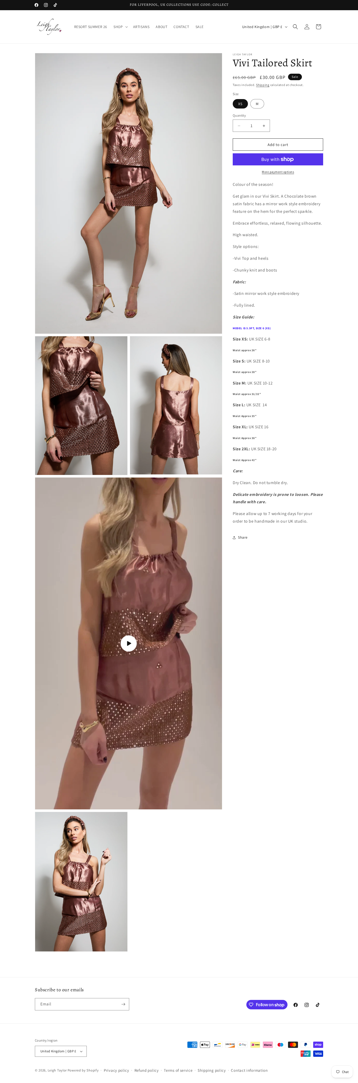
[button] (120, 26)
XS (240, 103)
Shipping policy (212, 1070)
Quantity (239, 115)
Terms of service (178, 1070)
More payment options (278, 172)
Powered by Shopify (83, 1070)
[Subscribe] (123, 1004)
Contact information (249, 1070)
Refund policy (146, 1070)
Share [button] (243, 537)
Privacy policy (116, 1070)
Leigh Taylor (57, 1070)
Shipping (262, 85)
